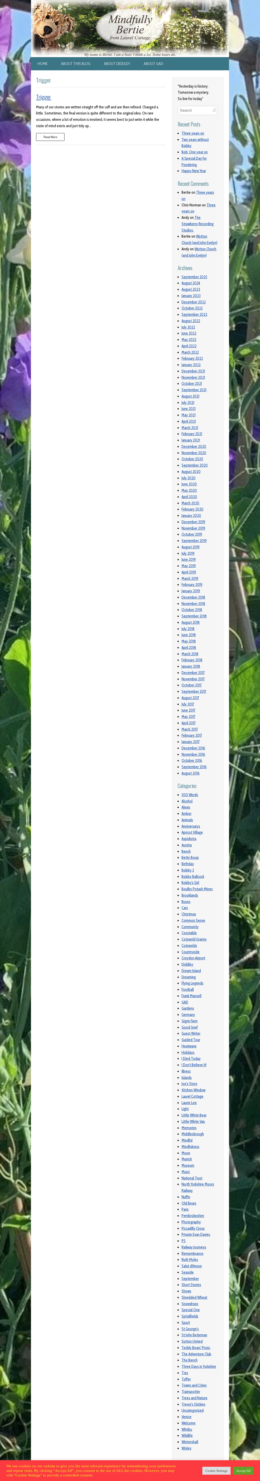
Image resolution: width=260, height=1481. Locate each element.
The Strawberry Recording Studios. (198, 224)
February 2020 (192, 509)
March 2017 (190, 729)
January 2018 (191, 666)
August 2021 (190, 396)
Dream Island (191, 970)
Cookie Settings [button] (216, 1471)
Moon (186, 1153)
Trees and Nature (194, 1398)
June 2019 (189, 559)
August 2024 (191, 283)
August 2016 (191, 773)
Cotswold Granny (194, 939)
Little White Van (193, 1121)
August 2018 (191, 622)
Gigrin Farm (190, 1021)
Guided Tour (191, 1040)
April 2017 (189, 723)
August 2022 (191, 321)
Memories (189, 1128)
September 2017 (194, 691)
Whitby (187, 1429)
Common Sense (193, 920)
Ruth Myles (190, 1259)
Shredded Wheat (194, 1297)
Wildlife (187, 1435)
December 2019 (193, 522)
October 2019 (192, 534)
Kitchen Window (193, 1090)
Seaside (188, 1272)
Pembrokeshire (193, 1215)
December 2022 (194, 302)
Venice (186, 1416)
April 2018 (189, 647)
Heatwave (189, 1046)
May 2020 (189, 490)
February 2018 (192, 660)
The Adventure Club (196, 1354)
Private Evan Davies (196, 1234)
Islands (187, 1077)
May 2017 (188, 716)
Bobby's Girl (190, 882)
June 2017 (188, 710)
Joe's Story (189, 1083)
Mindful (187, 1140)
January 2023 (191, 295)
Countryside (191, 952)
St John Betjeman (194, 1335)
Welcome (189, 1423)
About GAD (153, 63)
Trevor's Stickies (193, 1404)
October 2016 (192, 760)
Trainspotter (191, 1391)
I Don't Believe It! (194, 1065)
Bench (186, 851)
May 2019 (189, 566)
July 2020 (189, 478)
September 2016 (194, 767)
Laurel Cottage (192, 1096)
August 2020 (191, 471)
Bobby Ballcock (193, 876)
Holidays (188, 1052)
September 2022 (194, 314)
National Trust (192, 1178)
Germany (188, 1014)
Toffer (186, 1379)
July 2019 (188, 553)
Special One (191, 1310)
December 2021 (193, 371)
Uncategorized (193, 1410)
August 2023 (191, 289)
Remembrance (192, 1253)
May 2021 (189, 415)
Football (188, 989)
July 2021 (188, 402)
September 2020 (195, 465)
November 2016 (193, 754)
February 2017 (192, 735)
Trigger (43, 96)
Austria (187, 845)
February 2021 (192, 434)
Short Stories (191, 1284)
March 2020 (190, 503)
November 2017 (193, 679)
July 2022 (188, 327)
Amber (186, 813)
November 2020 (194, 453)
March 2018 (190, 654)
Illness (186, 1071)
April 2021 (189, 421)
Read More (50, 137)
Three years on (193, 133)
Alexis (186, 807)
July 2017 (188, 704)
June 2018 (189, 635)
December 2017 (193, 672)
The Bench (190, 1360)
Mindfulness (190, 1146)
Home (42, 63)
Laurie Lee (189, 1102)
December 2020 (194, 446)
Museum (188, 1165)
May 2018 (189, 641)
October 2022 (192, 308)
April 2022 (189, 346)
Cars (185, 908)
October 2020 (192, 459)
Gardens (188, 1008)
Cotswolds (189, 945)
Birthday (188, 864)
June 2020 (189, 484)
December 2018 (193, 597)
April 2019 (189, 572)
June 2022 (189, 333)
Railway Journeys (194, 1247)
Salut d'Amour (192, 1266)
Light (185, 1109)
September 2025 (194, 277)
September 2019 (194, 540)
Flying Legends (192, 983)
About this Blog (75, 63)
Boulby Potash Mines (197, 889)
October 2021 (192, 383)
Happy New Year (194, 171)
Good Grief (190, 1027)
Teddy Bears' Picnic (196, 1347)
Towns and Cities (194, 1385)
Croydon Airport (193, 958)
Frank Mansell (191, 996)
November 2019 (193, 528)
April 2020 (189, 497)
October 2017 (192, 685)
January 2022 (191, 365)
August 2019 (191, 547)
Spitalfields (190, 1316)
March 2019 (190, 578)
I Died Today (191, 1058)
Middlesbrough (193, 1134)
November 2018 (193, 603)
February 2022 (192, 358)
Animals (187, 820)
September (190, 1278)
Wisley (186, 1448)
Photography (191, 1222)
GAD (185, 1002)
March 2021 (190, 427)
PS (184, 1241)
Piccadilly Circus (193, 1228)
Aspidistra (189, 838)
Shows (186, 1291)
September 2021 (194, 390)
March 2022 (190, 352)
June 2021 (189, 408)
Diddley (187, 964)
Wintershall (190, 1442)
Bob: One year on (195, 152)
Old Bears (189, 1203)
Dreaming (189, 977)
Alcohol (187, 801)
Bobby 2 (188, 870)
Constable (189, 933)
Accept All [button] (243, 1471)
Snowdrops (190, 1304)
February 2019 (192, 584)
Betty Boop (190, 857)
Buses (186, 901)
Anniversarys (191, 826)
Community (190, 927)
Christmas (189, 914)
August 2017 (190, 698)
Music (186, 1172)
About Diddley (117, 63)
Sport (186, 1322)
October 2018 (192, 609)
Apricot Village (192, 832)
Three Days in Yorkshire (199, 1366)
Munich (187, 1159)
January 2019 (191, 591)
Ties (185, 1373)
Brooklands (190, 895)
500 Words (190, 795)
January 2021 (191, 440)
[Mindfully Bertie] (130, 3)
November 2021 (193, 377)
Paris (185, 1209)
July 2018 (188, 629)
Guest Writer (191, 1033)
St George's (190, 1329)
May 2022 (189, 339)
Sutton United (192, 1341)
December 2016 (193, 748)
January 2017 (191, 741)
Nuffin (186, 1197)
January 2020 (191, 515)
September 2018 (194, 616)
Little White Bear (194, 1115)
